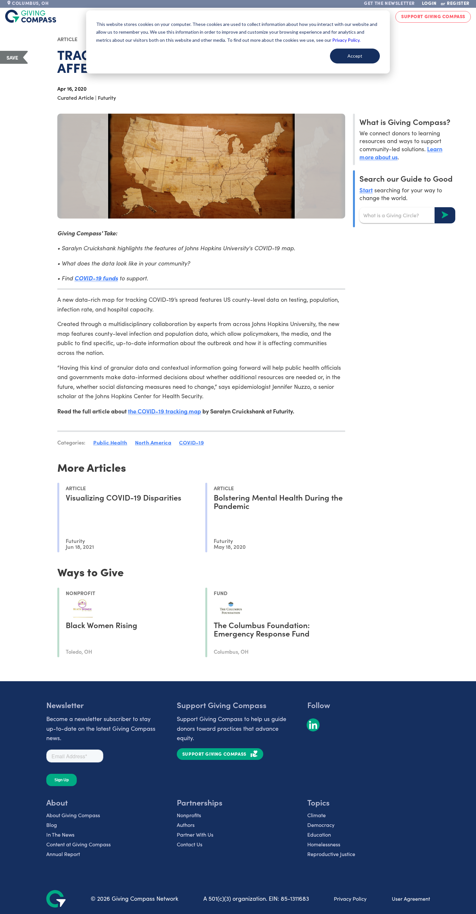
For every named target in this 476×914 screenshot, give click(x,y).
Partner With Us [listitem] (195, 834)
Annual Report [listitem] (63, 854)
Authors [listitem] (186, 824)
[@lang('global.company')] (30, 16)
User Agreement (411, 898)
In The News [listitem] (60, 834)
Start (365, 190)
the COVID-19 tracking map (164, 411)
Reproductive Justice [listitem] (331, 854)
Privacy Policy (350, 898)
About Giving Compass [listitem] (73, 815)
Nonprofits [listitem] (189, 815)
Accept (354, 56)
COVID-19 (191, 442)
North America (153, 442)
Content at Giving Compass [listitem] (78, 844)
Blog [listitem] (51, 824)
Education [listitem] (319, 834)
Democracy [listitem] (320, 824)
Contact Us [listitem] (189, 844)
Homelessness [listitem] (323, 844)
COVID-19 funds (96, 278)
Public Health (110, 442)
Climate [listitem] (316, 815)
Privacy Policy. (346, 40)
